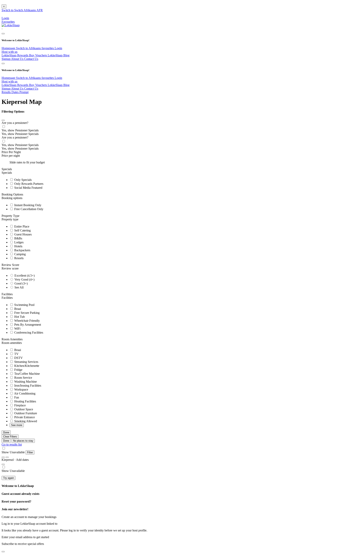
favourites (48, 48)
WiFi (16, 328)
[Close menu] (3, 33)
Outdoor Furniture (25, 413)
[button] (171, 29)
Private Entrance (24, 417)
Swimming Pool (23, 304)
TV (16, 354)
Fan (16, 397)
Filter (30, 452)
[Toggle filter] (3, 464)
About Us (17, 59)
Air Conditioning (24, 393)
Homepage (9, 48)
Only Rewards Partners (28, 183)
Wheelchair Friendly (26, 320)
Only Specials (22, 179)
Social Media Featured (27, 187)
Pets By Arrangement (27, 324)
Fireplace (19, 405)
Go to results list (12, 444)
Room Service (22, 377)
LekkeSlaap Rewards (15, 55)
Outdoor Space (23, 409)
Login (58, 48)
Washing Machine (25, 381)
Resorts (18, 258)
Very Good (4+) (24, 279)
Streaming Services (25, 361)
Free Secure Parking (26, 312)
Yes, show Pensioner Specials (20, 130)
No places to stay (23, 440)
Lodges (18, 242)
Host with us (9, 51)
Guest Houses (22, 234)
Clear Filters (10, 436)
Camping (19, 254)
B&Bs (17, 238)
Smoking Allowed (25, 421)
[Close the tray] (3, 551)
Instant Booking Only (27, 205)
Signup (6, 59)
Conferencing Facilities (28, 332)
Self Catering (22, 230)
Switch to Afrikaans (29, 48)
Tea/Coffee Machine (26, 373)
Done (6, 432)
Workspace (20, 389)
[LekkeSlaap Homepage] (11, 25)
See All (19, 287)
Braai (17, 308)
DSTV (18, 358)
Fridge (17, 369)
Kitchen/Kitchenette (26, 365)
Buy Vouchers (38, 55)
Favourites (8, 21)
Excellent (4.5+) (24, 275)
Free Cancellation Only (28, 209)
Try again (8, 477)
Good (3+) (21, 283)
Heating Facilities (24, 401)
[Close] (3, 120)
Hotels (17, 246)
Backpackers (21, 250)
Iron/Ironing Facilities (27, 385)
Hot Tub (19, 316)
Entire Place (21, 226)
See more (16, 425)
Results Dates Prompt (15, 92)
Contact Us (31, 59)
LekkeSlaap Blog (58, 55)
